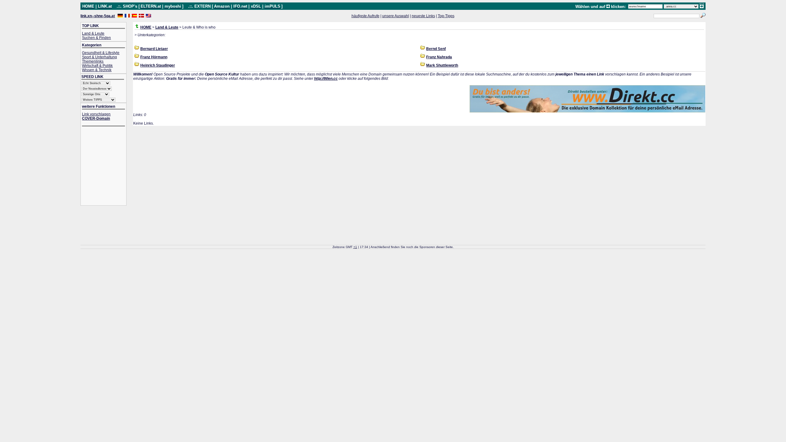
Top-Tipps (446, 16)
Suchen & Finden (96, 38)
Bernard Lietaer (154, 49)
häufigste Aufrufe (365, 16)
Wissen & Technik (96, 70)
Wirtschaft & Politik (97, 66)
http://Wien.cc (326, 78)
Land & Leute (93, 33)
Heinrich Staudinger (157, 65)
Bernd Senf (436, 49)
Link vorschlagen (96, 114)
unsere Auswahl (395, 16)
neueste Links (423, 16)
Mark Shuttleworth (442, 65)
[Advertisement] (106, 166)
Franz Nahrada (439, 57)
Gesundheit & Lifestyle (100, 53)
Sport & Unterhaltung (99, 57)
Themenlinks (92, 61)
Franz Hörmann (153, 57)
